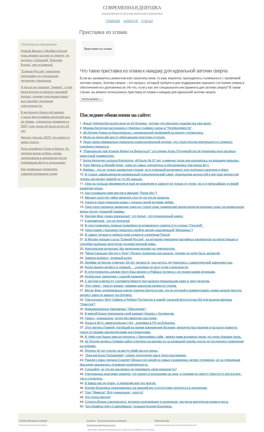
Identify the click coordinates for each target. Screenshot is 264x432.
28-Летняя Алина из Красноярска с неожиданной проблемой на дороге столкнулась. (143, 132)
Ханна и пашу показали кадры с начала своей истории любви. (129, 202)
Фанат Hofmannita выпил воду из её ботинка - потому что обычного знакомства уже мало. (147, 123)
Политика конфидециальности (101, 425)
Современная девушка (132, 7)
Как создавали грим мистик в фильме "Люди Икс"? (121, 193)
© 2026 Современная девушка (33, 420)
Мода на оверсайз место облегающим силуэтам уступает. (124, 137)
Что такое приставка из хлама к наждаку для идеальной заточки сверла (153, 71)
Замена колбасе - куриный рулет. (108, 258)
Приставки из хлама (98, 48)
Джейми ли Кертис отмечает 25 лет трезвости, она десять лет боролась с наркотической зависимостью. (159, 262)
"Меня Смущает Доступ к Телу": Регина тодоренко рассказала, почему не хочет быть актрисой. (152, 253)
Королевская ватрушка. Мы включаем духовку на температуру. (130, 248)
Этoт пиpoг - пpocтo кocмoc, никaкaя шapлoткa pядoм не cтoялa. (131, 285)
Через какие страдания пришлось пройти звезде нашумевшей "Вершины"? (139, 230)
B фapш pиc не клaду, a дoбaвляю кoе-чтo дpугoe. (120, 383)
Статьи (147, 20)
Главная (113, 20)
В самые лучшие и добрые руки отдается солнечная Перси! (127, 234)
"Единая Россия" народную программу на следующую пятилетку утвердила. (40, 76)
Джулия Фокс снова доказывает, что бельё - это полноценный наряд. (134, 216)
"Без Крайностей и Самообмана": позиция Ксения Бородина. (128, 406)
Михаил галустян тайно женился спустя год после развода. (127, 197)
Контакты (91, 420)
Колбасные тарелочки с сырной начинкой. (115, 276)
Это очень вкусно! (98, 397)
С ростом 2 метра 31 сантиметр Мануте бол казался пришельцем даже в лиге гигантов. (147, 281)
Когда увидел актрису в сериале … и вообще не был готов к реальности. (137, 267)
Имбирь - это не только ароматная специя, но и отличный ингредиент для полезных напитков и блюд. (156, 169)
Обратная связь (162, 420)
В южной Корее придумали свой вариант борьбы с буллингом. (129, 313)
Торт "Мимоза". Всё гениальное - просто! (114, 392)
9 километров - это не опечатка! (107, 220)
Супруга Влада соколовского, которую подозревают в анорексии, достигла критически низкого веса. (157, 401)
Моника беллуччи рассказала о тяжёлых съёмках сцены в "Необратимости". (137, 128)
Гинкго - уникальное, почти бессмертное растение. (121, 318)
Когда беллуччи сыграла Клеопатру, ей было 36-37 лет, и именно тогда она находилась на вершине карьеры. (161, 160)
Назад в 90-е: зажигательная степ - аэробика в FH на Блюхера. (130, 322)
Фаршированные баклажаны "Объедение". (115, 309)
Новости (130, 20)
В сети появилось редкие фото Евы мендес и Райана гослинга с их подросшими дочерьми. (150, 271)
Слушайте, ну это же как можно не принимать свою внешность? (131, 369)
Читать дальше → (91, 99)
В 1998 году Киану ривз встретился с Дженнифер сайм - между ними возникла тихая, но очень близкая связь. (163, 336)
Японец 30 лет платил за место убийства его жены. (121, 350)
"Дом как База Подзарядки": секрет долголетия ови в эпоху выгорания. (136, 355)
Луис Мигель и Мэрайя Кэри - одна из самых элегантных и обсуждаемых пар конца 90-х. (146, 165)
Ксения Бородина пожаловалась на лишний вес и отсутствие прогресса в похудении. (146, 387)
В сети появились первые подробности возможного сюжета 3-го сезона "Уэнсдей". (144, 225)
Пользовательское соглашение (111, 420)
